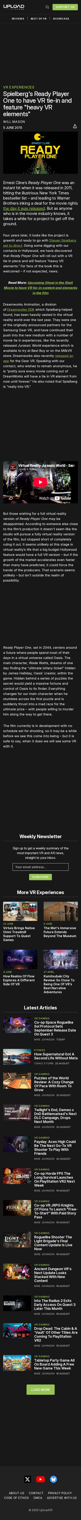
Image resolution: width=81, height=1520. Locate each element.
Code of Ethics (16, 1497)
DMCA (38, 1497)
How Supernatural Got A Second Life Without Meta (56, 1056)
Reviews (18, 18)
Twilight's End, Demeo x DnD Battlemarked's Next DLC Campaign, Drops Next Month (55, 1116)
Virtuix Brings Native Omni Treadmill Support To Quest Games (19, 934)
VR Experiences (18, 87)
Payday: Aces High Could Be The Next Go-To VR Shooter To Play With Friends (55, 1148)
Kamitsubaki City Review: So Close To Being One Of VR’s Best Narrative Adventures (59, 984)
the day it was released (24, 208)
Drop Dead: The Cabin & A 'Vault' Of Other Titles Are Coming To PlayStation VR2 (56, 1334)
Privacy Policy (60, 1493)
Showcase (61, 18)
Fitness (39, 1050)
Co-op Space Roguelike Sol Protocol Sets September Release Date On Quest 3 (55, 1028)
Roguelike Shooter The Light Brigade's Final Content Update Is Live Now (53, 1243)
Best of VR (39, 18)
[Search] (47, 7)
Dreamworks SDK (20, 310)
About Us (16, 1493)
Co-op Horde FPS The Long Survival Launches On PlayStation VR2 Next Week (54, 1179)
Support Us (65, 7)
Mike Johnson (44, 1039)
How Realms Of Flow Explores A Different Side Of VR (19, 980)
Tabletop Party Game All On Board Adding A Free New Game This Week (54, 1364)
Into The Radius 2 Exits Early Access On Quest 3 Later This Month (54, 1305)
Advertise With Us (62, 1497)
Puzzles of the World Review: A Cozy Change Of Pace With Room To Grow (54, 1084)
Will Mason (14, 121)
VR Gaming (42, 1018)
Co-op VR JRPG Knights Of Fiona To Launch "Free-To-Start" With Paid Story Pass (56, 1211)
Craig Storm (43, 1063)
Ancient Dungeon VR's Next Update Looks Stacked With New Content (53, 1275)
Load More (40, 1390)
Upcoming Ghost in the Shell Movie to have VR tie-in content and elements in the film (40, 288)
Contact (36, 1493)
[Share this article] (75, 126)
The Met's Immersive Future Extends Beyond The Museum (60, 932)
